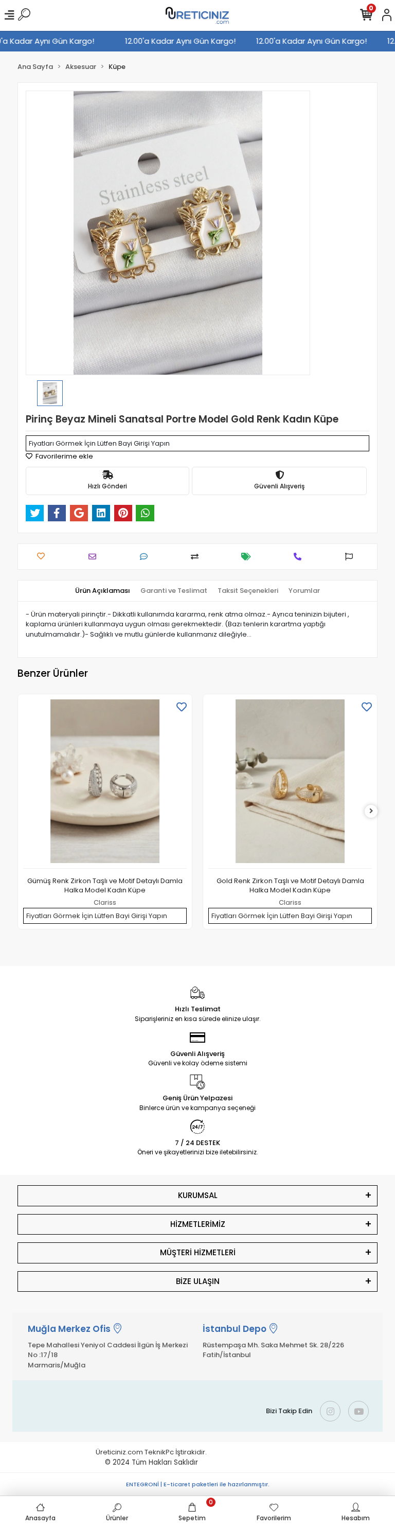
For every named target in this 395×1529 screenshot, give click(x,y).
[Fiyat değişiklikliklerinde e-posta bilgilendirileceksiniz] (249, 556)
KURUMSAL (198, 1195)
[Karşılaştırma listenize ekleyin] (197, 556)
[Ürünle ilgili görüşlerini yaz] (146, 556)
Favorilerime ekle (63, 456)
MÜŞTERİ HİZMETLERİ (198, 1252)
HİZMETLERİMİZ (197, 1224)
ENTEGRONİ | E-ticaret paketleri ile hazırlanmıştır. (198, 1484)
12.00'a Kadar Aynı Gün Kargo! (186, 41)
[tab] (102, 591)
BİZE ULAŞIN (198, 1281)
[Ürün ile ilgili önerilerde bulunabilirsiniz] (352, 556)
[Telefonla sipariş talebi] (300, 556)
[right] (371, 811)
